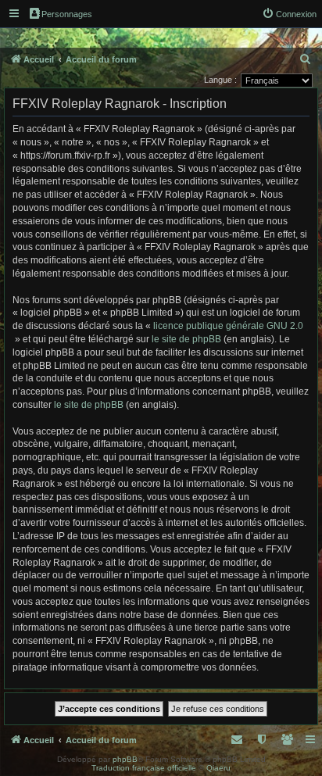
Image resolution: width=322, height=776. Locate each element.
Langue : (220, 79)
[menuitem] (289, 14)
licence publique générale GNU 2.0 (228, 325)
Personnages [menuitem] (66, 14)
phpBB (125, 759)
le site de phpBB (186, 339)
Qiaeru (218, 767)
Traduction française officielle (143, 767)
